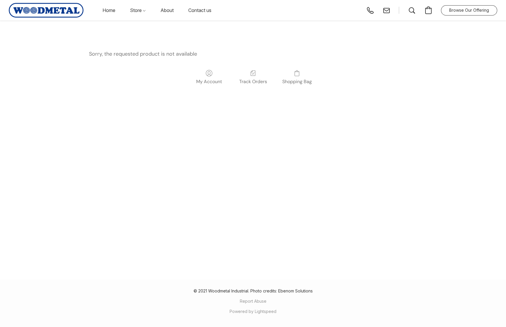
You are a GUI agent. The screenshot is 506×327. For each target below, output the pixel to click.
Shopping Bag (297, 81)
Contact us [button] (199, 10)
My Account (209, 81)
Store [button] (136, 10)
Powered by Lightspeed (253, 311)
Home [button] (108, 10)
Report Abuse (253, 301)
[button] (46, 10)
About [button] (167, 10)
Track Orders (253, 81)
